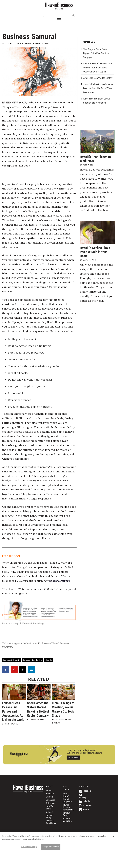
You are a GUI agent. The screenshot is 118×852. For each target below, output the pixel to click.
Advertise (50, 803)
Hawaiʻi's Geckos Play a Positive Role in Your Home (95, 252)
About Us (50, 793)
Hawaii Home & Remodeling (68, 807)
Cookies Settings (29, 846)
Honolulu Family (67, 814)
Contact (49, 812)
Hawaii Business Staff (37, 43)
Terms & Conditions (51, 822)
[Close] (113, 836)
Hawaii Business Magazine (59, 6)
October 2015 (36, 643)
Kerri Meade (11, 723)
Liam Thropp (90, 259)
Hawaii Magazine (67, 800)
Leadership (37, 660)
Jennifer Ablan (38, 719)
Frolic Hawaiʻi (66, 794)
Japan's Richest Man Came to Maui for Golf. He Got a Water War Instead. (98, 88)
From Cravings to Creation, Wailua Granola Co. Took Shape (63, 709)
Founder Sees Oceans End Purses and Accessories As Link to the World (13, 711)
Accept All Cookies (50, 846)
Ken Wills (88, 164)
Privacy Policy (49, 816)
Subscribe (50, 800)
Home (28, 790)
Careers (26, 660)
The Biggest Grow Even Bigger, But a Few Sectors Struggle (96, 53)
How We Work (49, 807)
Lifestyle (48, 660)
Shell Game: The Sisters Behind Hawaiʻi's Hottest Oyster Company (38, 709)
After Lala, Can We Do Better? (98, 78)
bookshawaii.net (59, 580)
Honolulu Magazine (67, 819)
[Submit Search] (73, 14)
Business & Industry (11, 660)
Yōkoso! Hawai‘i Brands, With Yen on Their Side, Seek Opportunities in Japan (97, 67)
